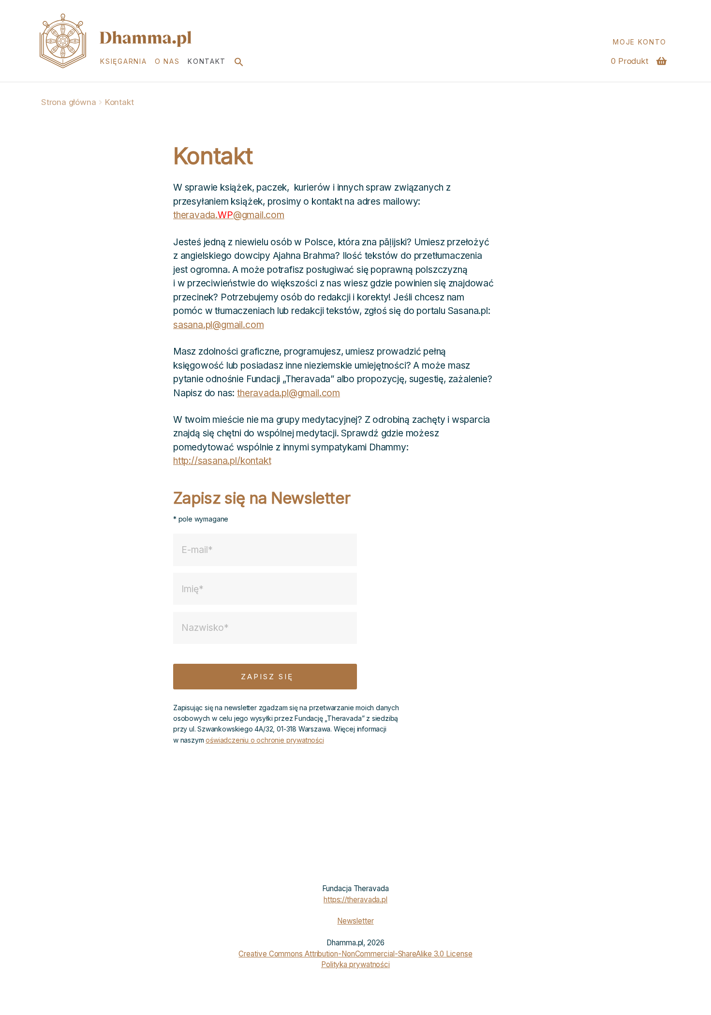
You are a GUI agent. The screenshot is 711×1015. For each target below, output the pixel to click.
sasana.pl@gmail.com (218, 324)
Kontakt (207, 61)
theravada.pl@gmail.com (288, 393)
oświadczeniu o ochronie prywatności (265, 740)
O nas (167, 61)
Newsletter (355, 920)
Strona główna (68, 102)
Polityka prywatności (355, 964)
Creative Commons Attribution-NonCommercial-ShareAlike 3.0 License (355, 953)
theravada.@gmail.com (228, 215)
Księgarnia (123, 61)
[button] (239, 61)
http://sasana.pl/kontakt (222, 460)
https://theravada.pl (355, 899)
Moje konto (640, 42)
